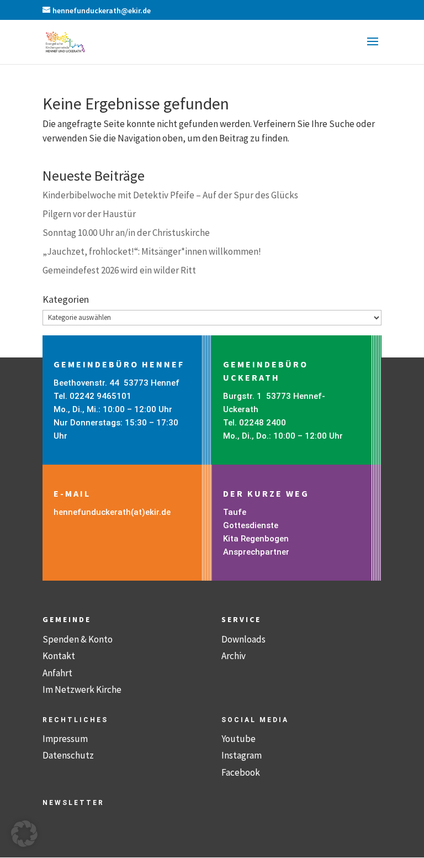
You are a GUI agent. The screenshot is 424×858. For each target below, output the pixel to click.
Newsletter (73, 803)
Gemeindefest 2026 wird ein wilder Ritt (119, 270)
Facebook (240, 772)
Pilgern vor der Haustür (89, 214)
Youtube (238, 739)
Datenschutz (68, 755)
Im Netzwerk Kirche (82, 689)
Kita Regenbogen (256, 539)
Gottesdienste (250, 525)
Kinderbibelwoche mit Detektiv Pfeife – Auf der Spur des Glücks (170, 195)
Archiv (233, 656)
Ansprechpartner (256, 552)
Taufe (234, 512)
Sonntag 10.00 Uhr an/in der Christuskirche (126, 233)
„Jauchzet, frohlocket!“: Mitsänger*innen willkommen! (152, 251)
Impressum (65, 739)
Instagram (241, 755)
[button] (372, 48)
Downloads (243, 639)
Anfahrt (57, 673)
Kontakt (59, 656)
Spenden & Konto (78, 639)
